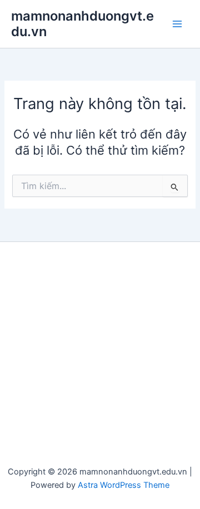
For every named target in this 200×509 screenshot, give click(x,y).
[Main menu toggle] (177, 24)
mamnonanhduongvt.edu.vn (82, 23)
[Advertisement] (100, 359)
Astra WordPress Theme (123, 485)
